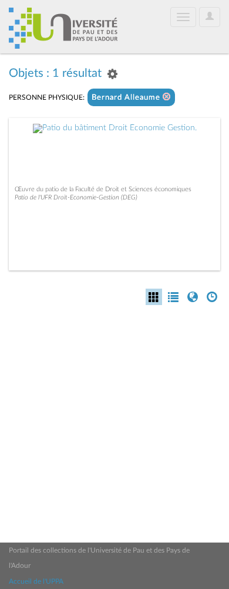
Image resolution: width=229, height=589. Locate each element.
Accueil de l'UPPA (36, 581)
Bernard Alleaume (127, 97)
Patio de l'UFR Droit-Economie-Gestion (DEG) (76, 197)
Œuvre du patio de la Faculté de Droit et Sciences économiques (103, 189)
